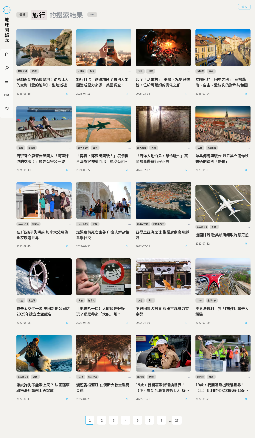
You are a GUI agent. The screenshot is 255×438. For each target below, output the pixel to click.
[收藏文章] (67, 93)
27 (176, 420)
